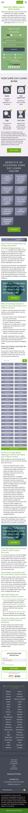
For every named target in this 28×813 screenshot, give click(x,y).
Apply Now (19, 2)
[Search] (24, 360)
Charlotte (7, 364)
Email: (4, 43)
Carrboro (7, 438)
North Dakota (19, 730)
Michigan (19, 717)
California (19, 694)
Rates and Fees (14, 763)
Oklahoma (19, 732)
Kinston (20, 438)
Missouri (8, 722)
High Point (7, 378)
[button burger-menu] (26, 2)
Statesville (20, 424)
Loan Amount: (6, 38)
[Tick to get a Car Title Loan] (20, 35)
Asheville (21, 382)
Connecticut (19, 697)
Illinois (8, 707)
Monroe (7, 410)
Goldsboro (20, 406)
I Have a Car (16, 35)
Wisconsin (8, 748)
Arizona (8, 694)
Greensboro (7, 368)
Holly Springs (7, 413)
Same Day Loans (19, 23)
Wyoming (19, 748)
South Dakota (8, 740)
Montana (19, 722)
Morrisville (20, 431)
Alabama (8, 691)
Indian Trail (20, 403)
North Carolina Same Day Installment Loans (15, 599)
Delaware (8, 699)
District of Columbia (19, 699)
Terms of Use (8, 61)
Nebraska (8, 725)
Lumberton (20, 434)
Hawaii (8, 704)
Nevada (20, 725)
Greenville (20, 378)
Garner (7, 420)
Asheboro (20, 427)
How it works (14, 760)
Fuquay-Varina (7, 431)
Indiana (20, 707)
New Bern (7, 417)
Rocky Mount (21, 389)
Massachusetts (8, 717)
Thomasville (7, 424)
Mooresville (7, 406)
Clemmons (20, 445)
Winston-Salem (7, 371)
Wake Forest (7, 403)
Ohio (8, 732)
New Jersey (8, 727)
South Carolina (20, 737)
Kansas (20, 709)
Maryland (19, 714)
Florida (8, 702)
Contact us (14, 767)
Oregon (8, 735)
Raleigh (20, 364)
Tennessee (20, 740)
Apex (7, 399)
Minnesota (8, 720)
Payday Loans (11, 240)
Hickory (20, 399)
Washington (19, 745)
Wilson (7, 396)
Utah (19, 742)
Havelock (7, 445)
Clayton (20, 441)
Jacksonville (21, 385)
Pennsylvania (19, 735)
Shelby (7, 441)
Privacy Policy (21, 59)
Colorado (8, 697)
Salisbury (21, 410)
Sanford (20, 417)
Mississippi (20, 720)
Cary (7, 375)
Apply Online (14, 150)
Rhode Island (8, 737)
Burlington (20, 392)
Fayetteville (20, 371)
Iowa (8, 709)
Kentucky (8, 712)
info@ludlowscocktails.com (14, 784)
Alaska (20, 691)
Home (4, 240)
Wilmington (20, 375)
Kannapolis (20, 396)
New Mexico (19, 727)
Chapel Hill (7, 389)
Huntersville (7, 392)
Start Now (14, 229)
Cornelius (20, 420)
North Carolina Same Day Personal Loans (14, 612)
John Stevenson (14, 769)
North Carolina (8, 730)
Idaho (19, 704)
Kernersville (7, 434)
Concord (7, 382)
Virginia (8, 745)
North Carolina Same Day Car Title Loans (14, 604)
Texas (8, 742)
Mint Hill (7, 427)
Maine (8, 714)
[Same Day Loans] (2, 2)
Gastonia (7, 385)
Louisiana (19, 712)
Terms (14, 765)
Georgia (20, 702)
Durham (20, 368)
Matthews (20, 413)
